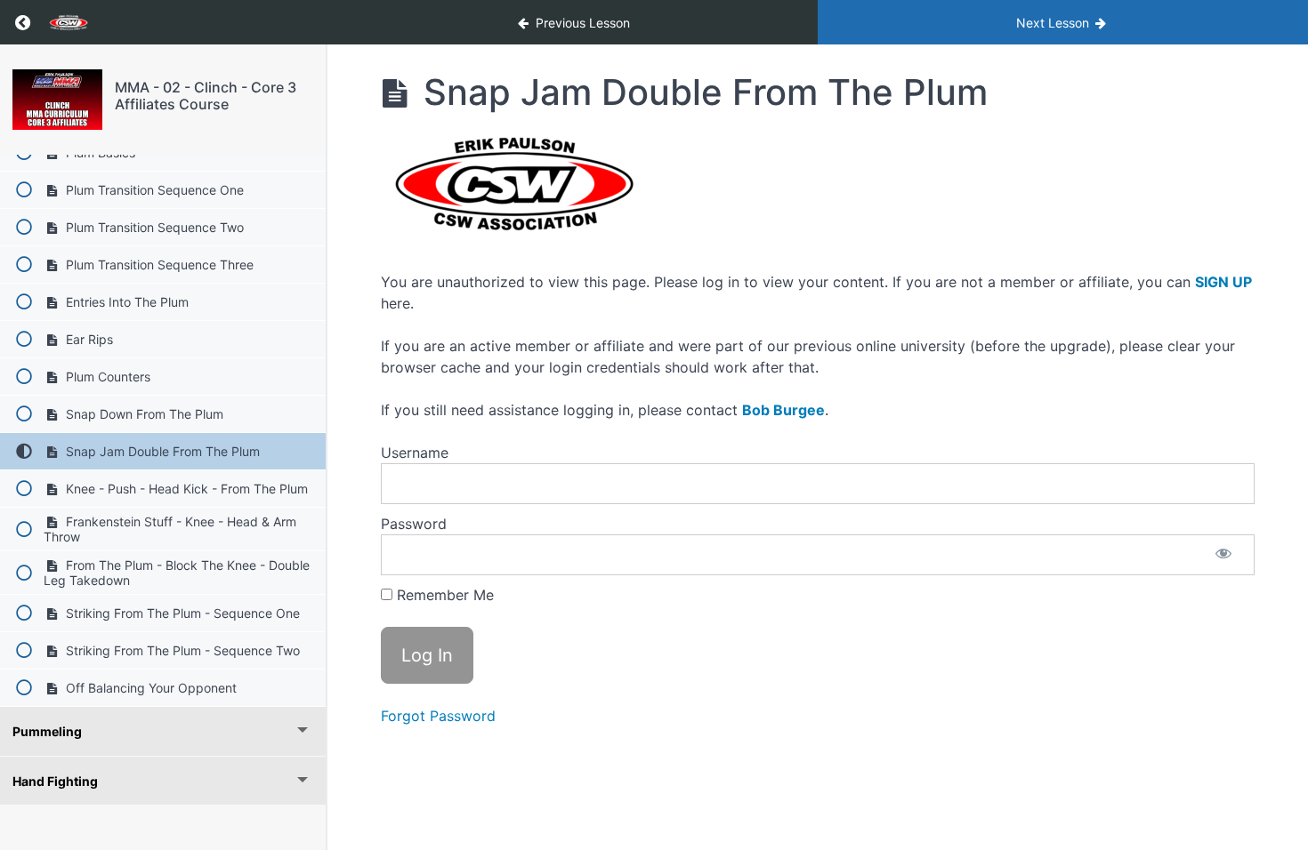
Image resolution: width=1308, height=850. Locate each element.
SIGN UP (1223, 282)
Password (414, 524)
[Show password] (1223, 554)
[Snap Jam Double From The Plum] (57, 99)
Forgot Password (438, 716)
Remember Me (443, 595)
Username (414, 452)
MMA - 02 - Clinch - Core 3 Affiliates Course (205, 95)
